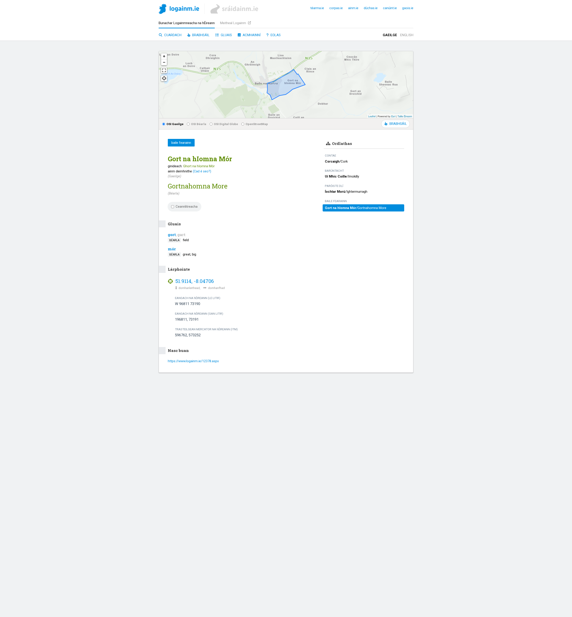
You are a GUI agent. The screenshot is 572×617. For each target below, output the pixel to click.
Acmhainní (251, 35)
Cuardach (172, 35)
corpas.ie (336, 8)
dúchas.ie (371, 8)
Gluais (226, 35)
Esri (393, 116)
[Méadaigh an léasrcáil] (164, 70)
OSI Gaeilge (174, 124)
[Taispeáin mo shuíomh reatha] (164, 78)
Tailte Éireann (404, 116)
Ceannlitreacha (187, 207)
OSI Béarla (198, 124)
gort (172, 234)
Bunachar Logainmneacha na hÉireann (187, 23)
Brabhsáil (200, 35)
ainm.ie (353, 8)
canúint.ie (390, 8)
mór (172, 248)
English (406, 35)
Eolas (275, 35)
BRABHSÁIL (398, 124)
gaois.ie (407, 8)
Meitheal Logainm (233, 23)
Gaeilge (390, 35)
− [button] (164, 62)
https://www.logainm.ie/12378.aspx (193, 361)
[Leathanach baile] (179, 10)
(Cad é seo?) (202, 171)
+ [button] (164, 56)
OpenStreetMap (257, 124)
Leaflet (372, 116)
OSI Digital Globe (226, 124)
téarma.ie (317, 8)
